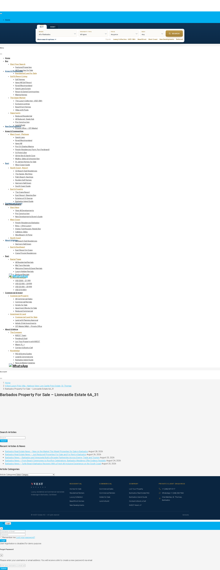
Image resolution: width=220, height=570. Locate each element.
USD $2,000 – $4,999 (23, 284)
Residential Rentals (77, 493)
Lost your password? (25, 537)
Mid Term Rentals (22, 265)
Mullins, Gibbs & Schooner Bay (27, 159)
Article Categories (8, 474)
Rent (7, 163)
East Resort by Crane (24, 250)
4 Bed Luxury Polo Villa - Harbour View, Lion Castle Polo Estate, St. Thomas (38, 386)
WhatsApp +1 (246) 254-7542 (173, 493)
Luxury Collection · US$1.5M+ (124, 39)
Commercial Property (19, 296)
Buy (6, 61)
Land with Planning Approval (26, 320)
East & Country (16, 189)
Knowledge (15, 351)
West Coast (152, 39)
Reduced (179, 39)
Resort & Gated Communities (27, 92)
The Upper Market (17, 98)
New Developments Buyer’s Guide (29, 217)
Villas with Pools (22, 110)
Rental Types (15, 259)
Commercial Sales (106, 489)
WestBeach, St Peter (23, 235)
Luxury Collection (76, 497)
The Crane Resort (22, 192)
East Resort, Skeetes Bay (25, 195)
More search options (45, 39)
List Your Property (136, 489)
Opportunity (15, 113)
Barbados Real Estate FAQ (139, 493)
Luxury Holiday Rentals (24, 271)
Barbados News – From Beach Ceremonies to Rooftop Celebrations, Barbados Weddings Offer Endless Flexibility (55, 460)
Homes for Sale (75, 489)
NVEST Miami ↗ (135, 505)
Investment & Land (18, 314)
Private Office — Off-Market (26, 128)
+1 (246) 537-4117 (168, 489)
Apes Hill (18, 143)
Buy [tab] (42, 27)
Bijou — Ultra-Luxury (23, 226)
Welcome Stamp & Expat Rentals (28, 268)
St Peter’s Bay (21, 153)
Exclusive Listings (22, 104)
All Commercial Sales (23, 299)
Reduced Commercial (24, 311)
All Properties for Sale (24, 70)
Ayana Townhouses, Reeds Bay (28, 229)
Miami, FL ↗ (20, 345)
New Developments (13, 126)
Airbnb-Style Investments (25, 323)
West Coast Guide (22, 165)
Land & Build (20, 125)
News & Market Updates (25, 363)
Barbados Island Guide (24, 201)
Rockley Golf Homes (23, 180)
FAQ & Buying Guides (23, 354)
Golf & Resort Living (18, 76)
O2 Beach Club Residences (26, 171)
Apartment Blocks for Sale (26, 308)
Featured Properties (23, 67)
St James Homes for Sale (25, 162)
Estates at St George (24, 198)
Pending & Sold (21, 339)
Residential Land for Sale (26, 73)
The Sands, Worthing (23, 174)
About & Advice (11, 240)
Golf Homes (20, 79)
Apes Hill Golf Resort (23, 83)
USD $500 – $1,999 (23, 281)
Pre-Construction (22, 122)
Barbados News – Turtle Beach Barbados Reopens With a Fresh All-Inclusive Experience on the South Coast (53, 463)
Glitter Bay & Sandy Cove (25, 156)
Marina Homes (21, 95)
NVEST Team (20, 335)
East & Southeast (17, 247)
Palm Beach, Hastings (24, 177)
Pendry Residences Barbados (27, 223)
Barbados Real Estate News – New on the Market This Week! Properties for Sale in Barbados (46, 451)
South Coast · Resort (19, 168)
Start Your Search (17, 64)
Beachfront (142, 39)
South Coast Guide (23, 186)
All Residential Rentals (24, 262)
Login (3, 541)
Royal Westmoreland (23, 86)
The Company (16, 332)
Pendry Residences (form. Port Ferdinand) (32, 150)
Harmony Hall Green (23, 183)
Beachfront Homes (23, 107)
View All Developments (24, 211)
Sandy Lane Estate (23, 89)
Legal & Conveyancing (24, 357)
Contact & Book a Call (24, 348)
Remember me (9, 537)
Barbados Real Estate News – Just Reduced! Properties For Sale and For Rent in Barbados (45, 454)
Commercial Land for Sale (26, 317)
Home (7, 58)
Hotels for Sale (21, 305)
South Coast (15, 238)
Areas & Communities (14, 71)
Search (176, 34)
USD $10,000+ (21, 290)
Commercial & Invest (13, 203)
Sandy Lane (20, 137)
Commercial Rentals (23, 302)
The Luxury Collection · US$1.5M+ (28, 101)
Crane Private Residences (25, 253)
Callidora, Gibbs (21, 232)
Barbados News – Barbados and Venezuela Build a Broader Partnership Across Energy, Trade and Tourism (52, 457)
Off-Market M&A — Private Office (28, 326)
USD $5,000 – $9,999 (23, 287)
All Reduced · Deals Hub (24, 119)
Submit (3, 568)
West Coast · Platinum (19, 134)
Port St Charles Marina (24, 147)
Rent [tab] (53, 27)
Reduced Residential (23, 116)
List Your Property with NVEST (27, 342)
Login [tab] (8, 523)
